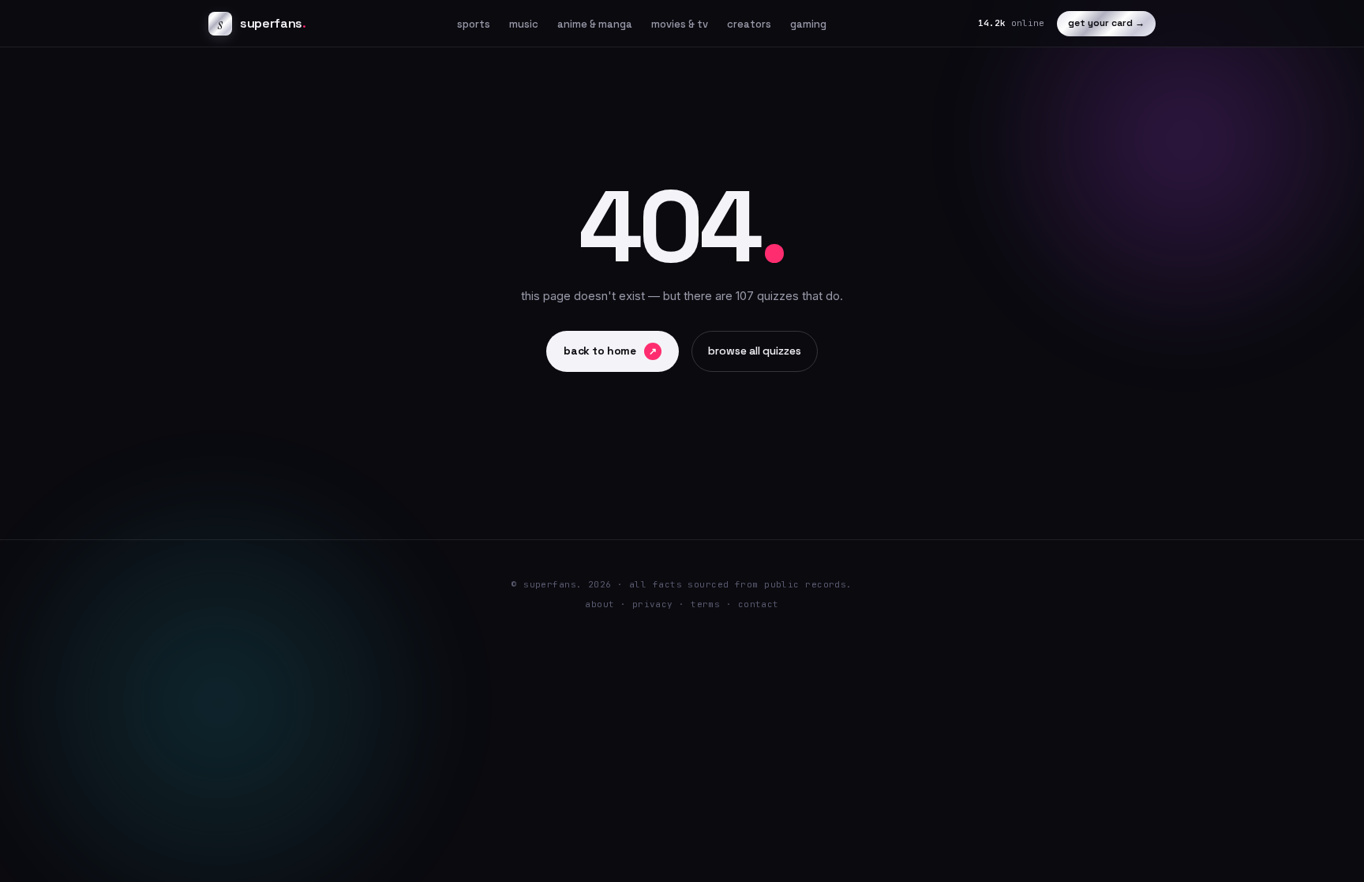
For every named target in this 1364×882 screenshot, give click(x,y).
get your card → (1106, 23)
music (523, 24)
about (599, 604)
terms (705, 604)
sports (473, 24)
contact (758, 604)
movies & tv (679, 24)
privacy (652, 604)
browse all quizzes (754, 351)
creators (749, 24)
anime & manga (594, 24)
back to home (610, 351)
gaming (808, 24)
